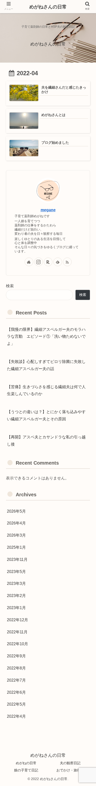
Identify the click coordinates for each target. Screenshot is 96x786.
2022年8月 (16, 668)
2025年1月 (16, 547)
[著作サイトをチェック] (29, 262)
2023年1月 (16, 608)
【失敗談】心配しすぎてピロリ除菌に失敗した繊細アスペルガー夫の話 (46, 365)
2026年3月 (16, 535)
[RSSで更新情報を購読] (67, 262)
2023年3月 (16, 583)
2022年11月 (17, 632)
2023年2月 (16, 596)
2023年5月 (16, 572)
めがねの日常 (26, 763)
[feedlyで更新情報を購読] (57, 262)
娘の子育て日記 (26, 770)
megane (48, 210)
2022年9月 (16, 656)
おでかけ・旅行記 (70, 770)
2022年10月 (17, 644)
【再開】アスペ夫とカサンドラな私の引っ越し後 (46, 440)
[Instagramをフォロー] (38, 262)
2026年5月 (16, 511)
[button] (83, 689)
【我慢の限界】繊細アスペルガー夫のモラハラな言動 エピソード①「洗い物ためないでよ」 (46, 336)
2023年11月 (17, 559)
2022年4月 (16, 716)
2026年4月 (16, 523)
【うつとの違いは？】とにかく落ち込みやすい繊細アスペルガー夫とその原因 (46, 415)
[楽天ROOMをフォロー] (48, 262)
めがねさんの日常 (48, 6)
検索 (10, 286)
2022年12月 (17, 620)
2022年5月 (16, 704)
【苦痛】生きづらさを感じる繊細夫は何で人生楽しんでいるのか (46, 390)
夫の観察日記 (70, 763)
